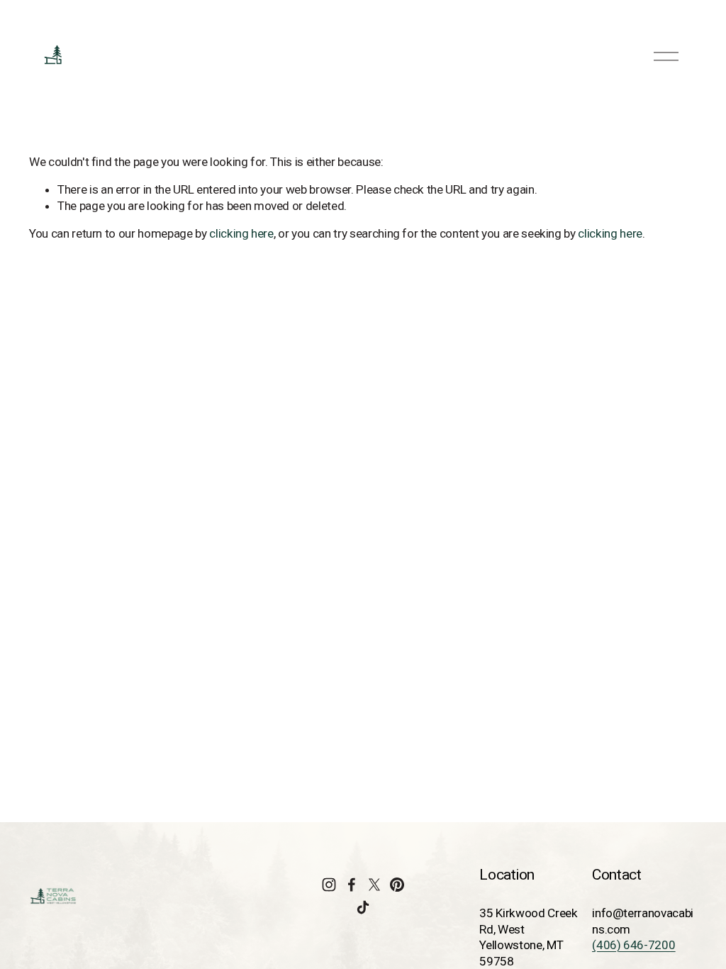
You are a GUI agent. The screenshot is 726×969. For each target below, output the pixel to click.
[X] (374, 884)
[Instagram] (329, 884)
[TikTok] (363, 907)
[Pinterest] (397, 884)
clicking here (241, 233)
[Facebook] (352, 884)
